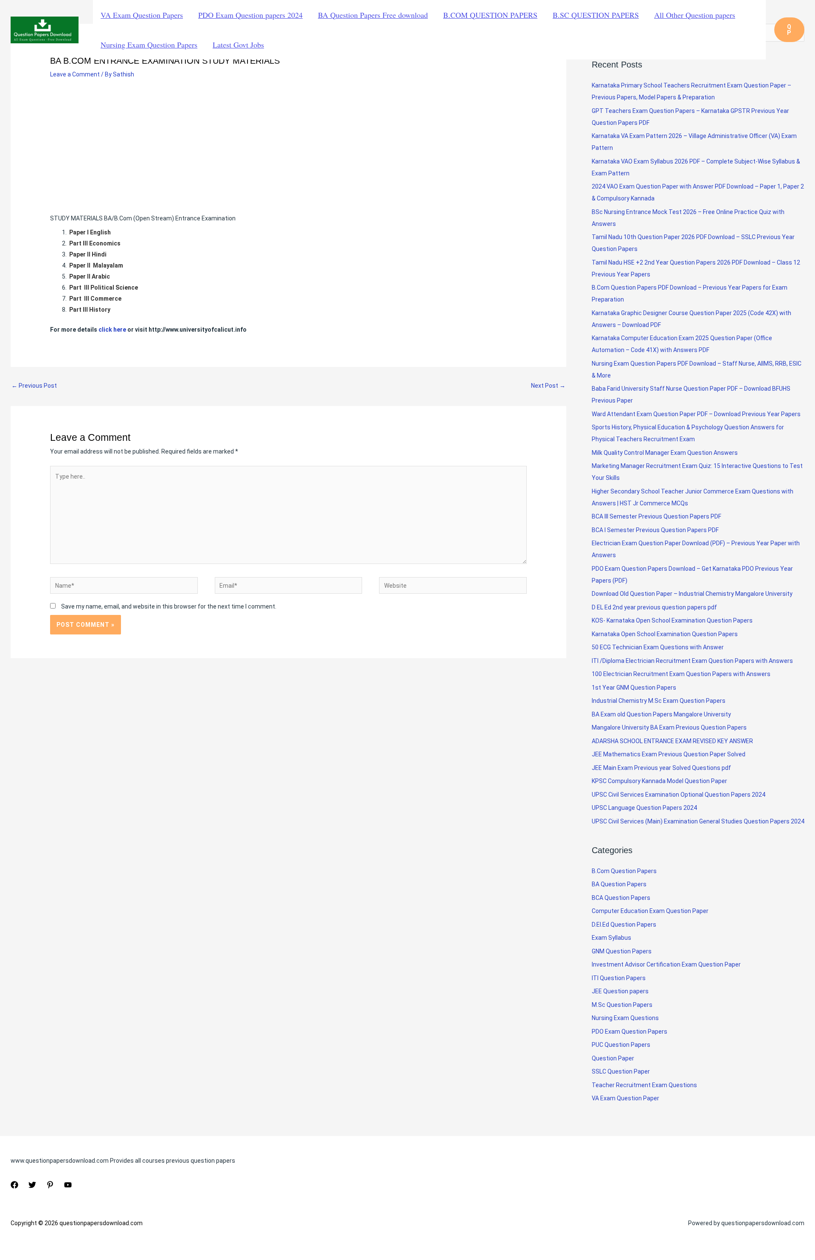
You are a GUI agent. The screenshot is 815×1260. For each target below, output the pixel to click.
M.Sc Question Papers (622, 1004)
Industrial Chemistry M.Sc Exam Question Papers (658, 700)
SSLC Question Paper (621, 1071)
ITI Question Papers (619, 978)
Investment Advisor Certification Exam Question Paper (666, 964)
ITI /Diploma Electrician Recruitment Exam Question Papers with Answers (692, 660)
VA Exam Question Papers (142, 15)
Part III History (89, 309)
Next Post (548, 385)
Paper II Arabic (90, 276)
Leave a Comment (75, 74)
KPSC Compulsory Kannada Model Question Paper (659, 781)
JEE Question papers (620, 991)
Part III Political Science (103, 287)
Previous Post (34, 385)
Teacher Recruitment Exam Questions (644, 1085)
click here (112, 329)
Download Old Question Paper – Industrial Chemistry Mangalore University (692, 593)
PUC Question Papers (621, 1044)
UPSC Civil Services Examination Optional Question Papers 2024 (678, 794)
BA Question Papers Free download (373, 15)
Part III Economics (95, 243)
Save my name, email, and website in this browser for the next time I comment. (168, 606)
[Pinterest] (50, 1185)
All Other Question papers (694, 15)
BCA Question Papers (621, 897)
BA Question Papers (619, 884)
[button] (789, 29)
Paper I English (90, 232)
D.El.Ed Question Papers (624, 924)
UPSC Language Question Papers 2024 (644, 807)
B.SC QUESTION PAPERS (596, 15)
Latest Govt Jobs (238, 44)
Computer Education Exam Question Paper (650, 911)
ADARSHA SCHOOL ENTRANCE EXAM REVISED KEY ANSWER (672, 741)
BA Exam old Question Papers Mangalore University (661, 714)
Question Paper (613, 1058)
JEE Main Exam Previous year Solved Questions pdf (661, 767)
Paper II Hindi (88, 254)
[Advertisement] (288, 149)
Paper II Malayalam (96, 265)
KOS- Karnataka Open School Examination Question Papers (672, 620)
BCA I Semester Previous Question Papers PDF (655, 530)
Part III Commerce (95, 298)
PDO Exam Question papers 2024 (250, 15)
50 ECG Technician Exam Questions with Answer (658, 647)
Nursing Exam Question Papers (149, 44)
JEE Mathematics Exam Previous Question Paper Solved (668, 754)
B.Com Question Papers (624, 871)
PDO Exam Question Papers (629, 1031)
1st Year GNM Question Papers (634, 687)
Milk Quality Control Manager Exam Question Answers (665, 452)
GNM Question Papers (622, 951)
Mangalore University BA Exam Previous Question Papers (669, 727)
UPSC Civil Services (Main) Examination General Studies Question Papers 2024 (698, 821)
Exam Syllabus (611, 937)
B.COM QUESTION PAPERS (490, 15)
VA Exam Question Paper (625, 1098)
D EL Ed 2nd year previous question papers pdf (654, 607)
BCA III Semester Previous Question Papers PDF (656, 516)
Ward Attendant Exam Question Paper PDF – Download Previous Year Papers (696, 414)
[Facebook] (14, 1185)
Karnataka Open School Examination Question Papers (665, 634)
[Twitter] (32, 1185)
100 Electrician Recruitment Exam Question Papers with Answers (682, 674)
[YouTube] (68, 1185)
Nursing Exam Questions (625, 1018)
